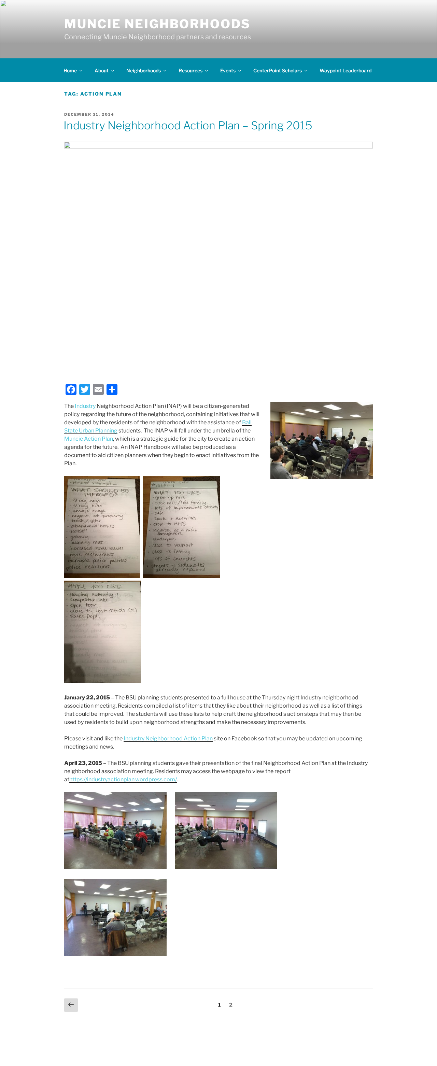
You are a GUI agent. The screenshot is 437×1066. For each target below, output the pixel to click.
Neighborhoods (143, 70)
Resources (190, 70)
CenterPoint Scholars (277, 70)
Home (70, 70)
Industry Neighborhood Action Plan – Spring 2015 (188, 125)
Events (228, 70)
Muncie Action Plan (88, 439)
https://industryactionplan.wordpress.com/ (123, 779)
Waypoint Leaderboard (345, 70)
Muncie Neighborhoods (157, 23)
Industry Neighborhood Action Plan (168, 738)
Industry (85, 406)
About (102, 70)
